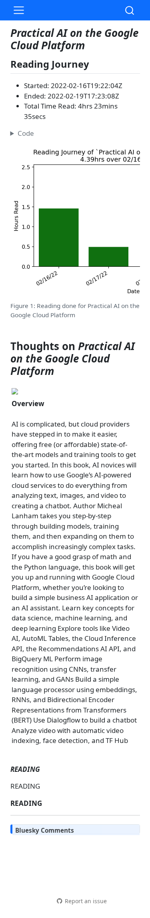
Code (26, 133)
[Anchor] (95, 63)
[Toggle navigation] (19, 10)
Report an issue (85, 901)
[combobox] (130, 10)
